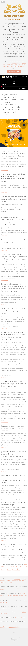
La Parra (19, 64)
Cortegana (8, 64)
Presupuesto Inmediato (14, 71)
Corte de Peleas (10, 566)
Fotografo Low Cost (4, 626)
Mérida (10, 595)
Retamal (23, 64)
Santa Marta (16, 66)
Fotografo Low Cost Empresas (15, 626)
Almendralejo (19, 62)
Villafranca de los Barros (19, 580)
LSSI (14, 640)
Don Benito (6, 595)
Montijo (8, 580)
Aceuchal (14, 62)
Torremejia (11, 68)
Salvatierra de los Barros (8, 66)
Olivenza (12, 580)
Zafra (11, 582)
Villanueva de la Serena (4, 582)
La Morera (15, 64)
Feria (12, 64)
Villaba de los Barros (18, 68)
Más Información (4, 169)
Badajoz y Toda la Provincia (13, 608)
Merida (4, 580)
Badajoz (22, 578)
